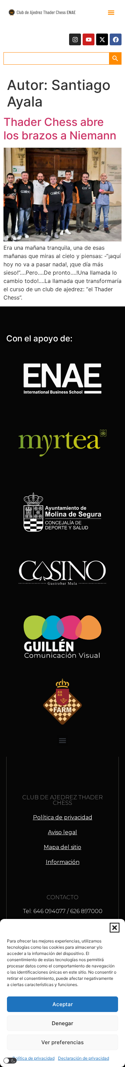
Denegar (62, 1023)
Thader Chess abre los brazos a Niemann (59, 128)
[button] (114, 927)
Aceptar (62, 1004)
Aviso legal (62, 832)
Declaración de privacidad (83, 1058)
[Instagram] (75, 39)
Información (63, 862)
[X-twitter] (102, 39)
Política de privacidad (33, 1058)
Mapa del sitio (62, 847)
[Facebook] (116, 39)
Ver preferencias (62, 1042)
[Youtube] (88, 39)
